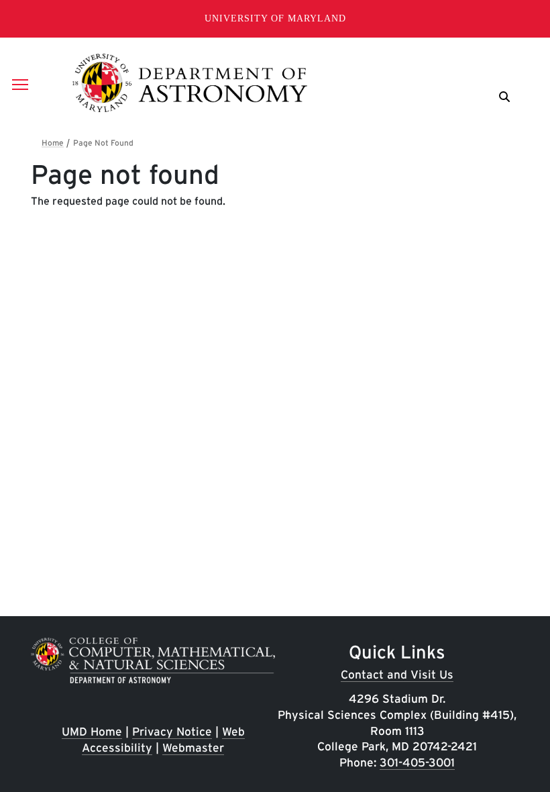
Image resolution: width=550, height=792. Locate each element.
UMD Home (92, 731)
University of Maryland (275, 18)
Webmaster (193, 747)
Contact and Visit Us (397, 674)
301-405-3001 (417, 762)
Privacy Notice (172, 731)
